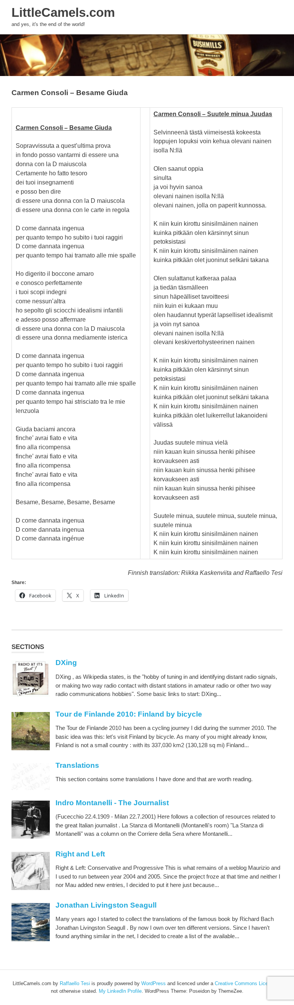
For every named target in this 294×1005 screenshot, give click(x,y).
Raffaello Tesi (75, 983)
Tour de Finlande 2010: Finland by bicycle (129, 714)
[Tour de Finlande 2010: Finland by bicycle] (30, 748)
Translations (77, 765)
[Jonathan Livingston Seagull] (30, 939)
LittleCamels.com (63, 12)
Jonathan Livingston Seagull (106, 905)
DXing (66, 663)
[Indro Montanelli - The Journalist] (30, 836)
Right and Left (80, 854)
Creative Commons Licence (245, 983)
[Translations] (30, 788)
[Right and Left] (30, 888)
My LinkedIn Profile (120, 991)
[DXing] (30, 695)
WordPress (153, 983)
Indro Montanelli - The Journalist (112, 803)
